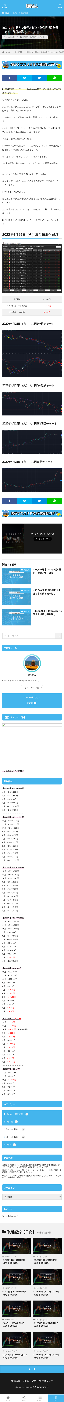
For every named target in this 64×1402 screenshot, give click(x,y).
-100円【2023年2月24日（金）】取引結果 (13, 1324)
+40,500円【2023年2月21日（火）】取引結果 (46, 1356)
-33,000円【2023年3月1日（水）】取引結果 (45, 1261)
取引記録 (5, 13)
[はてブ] (39, 78)
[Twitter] (24, 78)
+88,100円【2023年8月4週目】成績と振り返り (47, 571)
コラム (10, 1144)
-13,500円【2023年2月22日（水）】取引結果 (14, 1356)
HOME (7, 52)
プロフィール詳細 (33, 688)
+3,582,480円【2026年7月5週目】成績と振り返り (47, 613)
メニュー (40, 1400)
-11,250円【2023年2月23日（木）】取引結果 (45, 1324)
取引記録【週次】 (15, 1137)
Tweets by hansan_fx (10, 1216)
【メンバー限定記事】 (21, 13)
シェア (24, 1400)
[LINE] (54, 78)
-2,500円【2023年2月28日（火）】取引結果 (14, 1293)
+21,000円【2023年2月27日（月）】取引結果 (46, 1293)
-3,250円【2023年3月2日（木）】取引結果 (13, 1261)
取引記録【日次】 (37, 37)
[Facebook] (9, 78)
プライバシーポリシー (42, 1380)
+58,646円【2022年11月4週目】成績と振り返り (46, 592)
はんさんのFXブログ (39, 1387)
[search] (59, 636)
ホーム (8, 1400)
